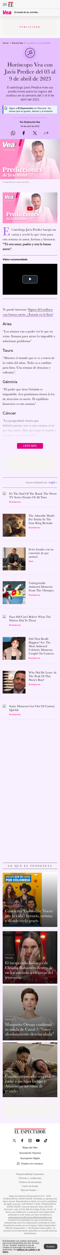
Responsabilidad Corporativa (30, 1174)
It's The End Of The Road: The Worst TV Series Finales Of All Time (32, 495)
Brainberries (15, 501)
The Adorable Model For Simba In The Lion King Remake (41, 519)
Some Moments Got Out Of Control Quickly (31, 708)
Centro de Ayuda (30, 1186)
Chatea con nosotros (32, 1163)
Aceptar (50, 1246)
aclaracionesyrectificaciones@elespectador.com (30, 1217)
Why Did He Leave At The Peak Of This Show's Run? (42, 676)
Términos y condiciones (30, 1178)
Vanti (31, 561)
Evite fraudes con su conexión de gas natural (41, 553)
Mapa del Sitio (30, 1147)
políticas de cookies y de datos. (21, 1250)
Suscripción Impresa (30, 1153)
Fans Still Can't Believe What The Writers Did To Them (30, 618)
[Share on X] (34, 133)
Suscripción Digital (30, 1158)
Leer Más (30, 445)
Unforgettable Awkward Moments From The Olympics (41, 586)
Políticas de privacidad (30, 1182)
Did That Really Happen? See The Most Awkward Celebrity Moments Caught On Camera (41, 646)
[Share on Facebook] (23, 133)
